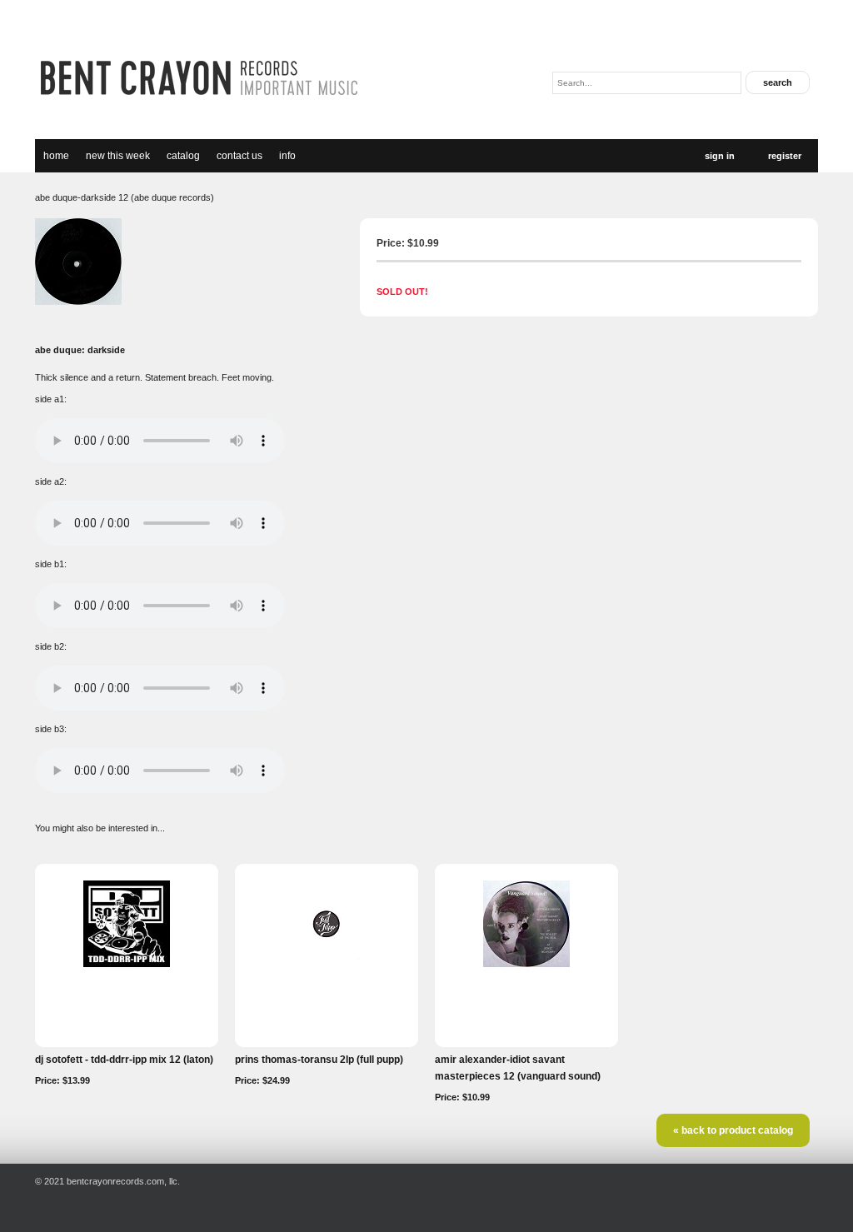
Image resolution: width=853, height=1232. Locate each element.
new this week (118, 156)
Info (287, 156)
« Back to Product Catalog (733, 1130)
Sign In (720, 156)
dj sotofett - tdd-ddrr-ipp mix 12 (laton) (124, 1059)
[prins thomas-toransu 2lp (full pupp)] (326, 964)
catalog (183, 156)
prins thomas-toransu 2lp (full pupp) (319, 1059)
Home (56, 156)
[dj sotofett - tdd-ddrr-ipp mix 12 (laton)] (126, 964)
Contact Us (239, 156)
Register (784, 156)
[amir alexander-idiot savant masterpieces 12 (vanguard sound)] (526, 964)
